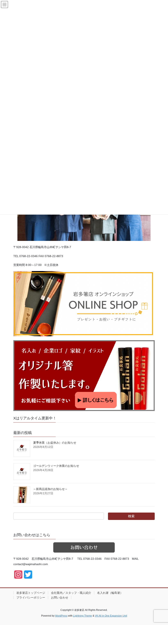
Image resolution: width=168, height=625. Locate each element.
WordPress (61, 615)
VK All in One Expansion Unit (111, 615)
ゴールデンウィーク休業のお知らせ (56, 465)
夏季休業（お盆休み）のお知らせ (54, 442)
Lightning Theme (82, 615)
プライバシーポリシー (30, 597)
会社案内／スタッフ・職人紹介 (71, 592)
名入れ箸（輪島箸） (110, 592)
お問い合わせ (59, 597)
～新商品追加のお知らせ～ (50, 489)
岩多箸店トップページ (30, 592)
